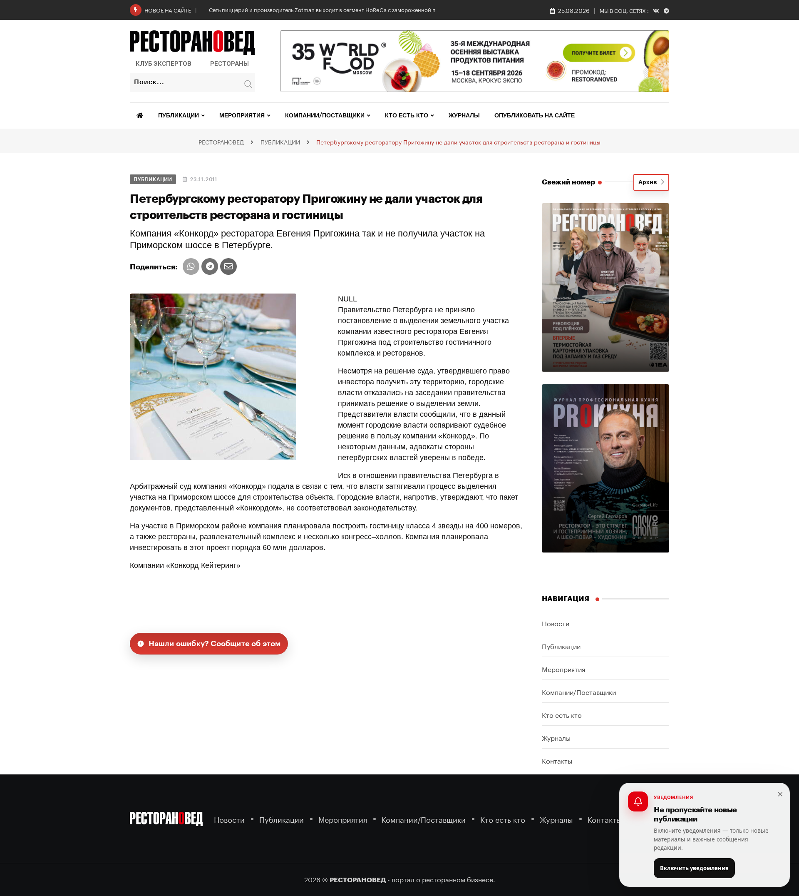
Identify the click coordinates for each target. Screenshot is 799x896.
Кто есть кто (406, 115)
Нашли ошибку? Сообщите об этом (215, 643)
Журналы (464, 115)
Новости (555, 622)
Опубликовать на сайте (534, 115)
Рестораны (229, 63)
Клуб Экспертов (163, 63)
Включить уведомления (694, 868)
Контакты (557, 760)
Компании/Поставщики (325, 115)
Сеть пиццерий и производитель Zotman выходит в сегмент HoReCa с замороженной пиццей (330, 9)
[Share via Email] (228, 266)
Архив (649, 182)
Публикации (178, 115)
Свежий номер (568, 182)
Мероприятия (242, 115)
